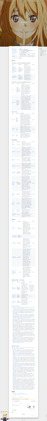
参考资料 (41, 55)
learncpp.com (14, 50)
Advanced (41, 53)
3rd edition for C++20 (18, 91)
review (13, 72)
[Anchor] (15, 60)
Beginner (41, 49)
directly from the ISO (18, 315)
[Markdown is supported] (12, 410)
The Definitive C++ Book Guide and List (19, 393)
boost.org (13, 54)
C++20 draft (14, 318)
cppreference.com (14, 51)
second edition (28, 187)
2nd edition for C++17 (18, 90)
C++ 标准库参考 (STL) (15, 49)
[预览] (15, 410)
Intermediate (42, 52)
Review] (34, 69)
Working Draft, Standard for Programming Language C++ (21, 307)
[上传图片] (14, 410)
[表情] (13, 410)
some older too (27, 318)
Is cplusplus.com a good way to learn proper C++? (20, 394)
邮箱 (20, 403)
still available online (17, 385)
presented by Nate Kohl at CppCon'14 (18, 342)
